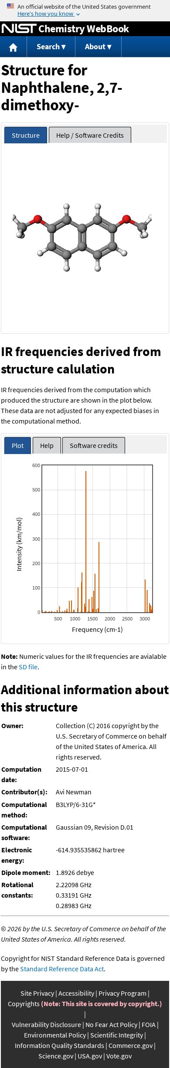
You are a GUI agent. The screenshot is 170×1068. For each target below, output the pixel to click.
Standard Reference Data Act (62, 968)
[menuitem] (13, 47)
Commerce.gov (131, 1045)
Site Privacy (37, 993)
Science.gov (55, 1055)
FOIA (149, 1024)
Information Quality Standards (59, 1045)
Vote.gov (119, 1055)
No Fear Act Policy (111, 1024)
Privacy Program (122, 993)
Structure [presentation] (26, 135)
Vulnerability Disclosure (46, 1024)
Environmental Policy (55, 1035)
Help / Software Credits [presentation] (90, 135)
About (95, 46)
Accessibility (76, 993)
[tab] (25, 135)
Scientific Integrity (116, 1035)
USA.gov (90, 1055)
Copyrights (24, 1003)
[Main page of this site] (13, 47)
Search (48, 46)
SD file (28, 666)
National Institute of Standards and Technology (19, 28)
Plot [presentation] (18, 445)
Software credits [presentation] (94, 445)
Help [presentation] (47, 445)
